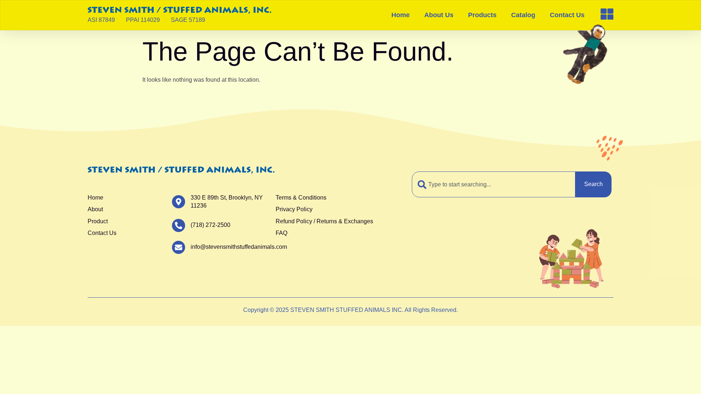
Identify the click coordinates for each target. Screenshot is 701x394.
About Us (438, 15)
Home (400, 15)
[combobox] (493, 184)
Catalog (523, 15)
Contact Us (567, 15)
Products (482, 15)
